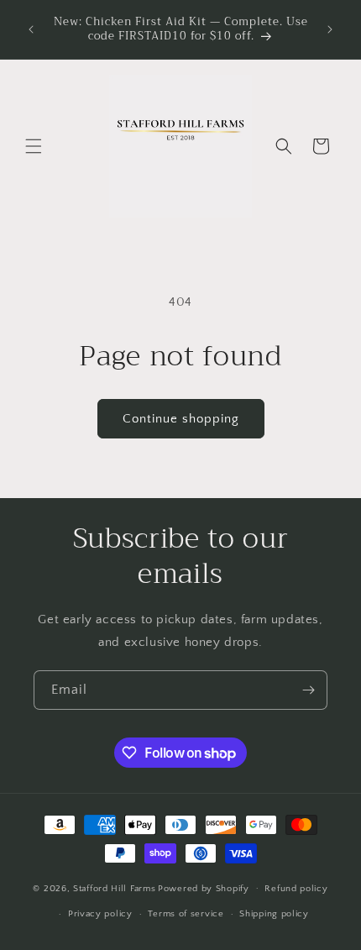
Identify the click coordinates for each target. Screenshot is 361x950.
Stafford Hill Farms (114, 888)
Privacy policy (100, 914)
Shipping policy (274, 914)
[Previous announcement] (31, 29)
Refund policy (295, 889)
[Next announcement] (329, 29)
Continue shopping (181, 419)
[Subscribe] (308, 690)
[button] (33, 146)
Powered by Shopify (203, 888)
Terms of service (185, 914)
